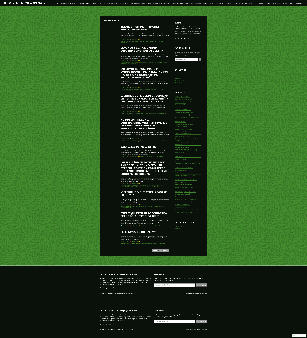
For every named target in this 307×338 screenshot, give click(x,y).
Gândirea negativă (125, 41)
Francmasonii (192, 149)
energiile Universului (126, 140)
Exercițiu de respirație (146, 156)
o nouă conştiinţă (158, 62)
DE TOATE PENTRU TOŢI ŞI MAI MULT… (25, 3)
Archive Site (52, 3)
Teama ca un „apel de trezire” (150, 41)
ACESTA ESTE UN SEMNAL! (182, 96)
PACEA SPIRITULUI (190, 191)
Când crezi (123, 62)
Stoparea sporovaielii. (182, 204)
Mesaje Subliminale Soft (273, 3)
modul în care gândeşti (136, 41)
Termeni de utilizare (106, 293)
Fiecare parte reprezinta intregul (129, 113)
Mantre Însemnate (180, 182)
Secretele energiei (190, 199)
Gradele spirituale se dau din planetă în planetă (187, 155)
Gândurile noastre (136, 140)
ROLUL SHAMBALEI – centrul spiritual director (230, 3)
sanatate (177, 78)
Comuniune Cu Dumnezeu (182, 114)
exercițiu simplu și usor (158, 226)
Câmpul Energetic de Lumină (183, 129)
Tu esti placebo (149, 206)
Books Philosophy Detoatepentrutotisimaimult (70, 3)
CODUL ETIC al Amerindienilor (184, 112)
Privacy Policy (298, 3)
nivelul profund (139, 141)
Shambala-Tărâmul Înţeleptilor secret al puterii (199, 3)
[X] (178, 38)
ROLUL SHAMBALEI (147, 3)
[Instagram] (188, 38)
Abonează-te (201, 285)
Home (117, 3)
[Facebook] (185, 38)
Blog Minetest (179, 226)
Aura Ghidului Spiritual (182, 109)
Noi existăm (178, 191)
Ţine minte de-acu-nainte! (189, 212)
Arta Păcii (194, 107)
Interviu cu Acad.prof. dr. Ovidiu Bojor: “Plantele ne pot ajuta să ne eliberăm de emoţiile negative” (145, 73)
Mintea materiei (124, 114)
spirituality (135, 39)
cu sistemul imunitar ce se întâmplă (129, 185)
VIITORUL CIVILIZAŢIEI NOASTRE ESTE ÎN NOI (144, 193)
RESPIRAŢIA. (178, 199)
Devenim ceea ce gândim (132, 62)
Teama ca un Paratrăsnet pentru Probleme (140, 28)
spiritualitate (179, 80)
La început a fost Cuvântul (183, 173)
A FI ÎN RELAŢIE (180, 104)
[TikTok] (181, 38)
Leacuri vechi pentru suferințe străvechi (185, 176)
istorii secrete (179, 74)
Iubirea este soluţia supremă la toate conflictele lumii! (151, 113)
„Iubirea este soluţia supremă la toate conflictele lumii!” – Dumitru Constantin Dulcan (145, 98)
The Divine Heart (178, 3)
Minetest (177, 228)
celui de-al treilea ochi (146, 226)
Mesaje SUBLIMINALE (135, 3)
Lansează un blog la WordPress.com (196, 293)
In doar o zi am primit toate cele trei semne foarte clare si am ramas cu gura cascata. (187, 163)
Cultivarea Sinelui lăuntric (184, 124)
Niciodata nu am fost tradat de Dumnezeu (138, 90)
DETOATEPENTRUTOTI (96, 3)
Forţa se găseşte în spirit (183, 147)
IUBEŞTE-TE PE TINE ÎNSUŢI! (183, 167)
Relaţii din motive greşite (183, 196)
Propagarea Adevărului (182, 194)
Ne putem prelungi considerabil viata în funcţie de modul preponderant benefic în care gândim (144, 124)
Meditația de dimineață (139, 232)
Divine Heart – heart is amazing (255, 3)
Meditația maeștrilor (147, 243)
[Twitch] (175, 38)
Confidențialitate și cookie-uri (124, 293)
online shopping (179, 76)
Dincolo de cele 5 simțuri (183, 136)
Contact (88, 3)
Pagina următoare (160, 250)
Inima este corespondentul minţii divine (151, 140)
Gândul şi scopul (180, 159)
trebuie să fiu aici (132, 63)
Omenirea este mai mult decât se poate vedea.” (133, 206)
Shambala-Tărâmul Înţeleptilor (162, 3)
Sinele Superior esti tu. (183, 202)
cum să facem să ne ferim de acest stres (149, 185)
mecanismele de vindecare (146, 62)
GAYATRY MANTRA (179, 152)
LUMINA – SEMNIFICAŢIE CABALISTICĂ (186, 179)
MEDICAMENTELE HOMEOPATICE (183, 185)
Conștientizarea (180, 121)
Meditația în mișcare (125, 243)
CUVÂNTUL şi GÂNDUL (181, 126)
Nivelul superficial (147, 141)
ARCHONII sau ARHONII (181, 107)
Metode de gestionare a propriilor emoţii (186, 188)
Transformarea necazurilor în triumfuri (187, 209)
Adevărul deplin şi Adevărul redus (186, 102)
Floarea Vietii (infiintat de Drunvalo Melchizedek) (187, 143)
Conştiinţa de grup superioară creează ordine (187, 118)
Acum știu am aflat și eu (183, 99)
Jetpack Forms (124, 3)
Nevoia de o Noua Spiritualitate (137, 114)
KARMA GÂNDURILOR (180, 170)
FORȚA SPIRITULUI (180, 149)
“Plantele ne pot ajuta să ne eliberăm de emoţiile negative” (136, 89)
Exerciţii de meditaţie (138, 146)
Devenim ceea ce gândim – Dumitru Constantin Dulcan (142, 49)
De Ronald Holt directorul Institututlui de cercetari (183, 132)
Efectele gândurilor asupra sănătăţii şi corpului (186, 139)
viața (177, 212)
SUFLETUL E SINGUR (180, 207)
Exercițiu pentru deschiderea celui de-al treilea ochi (144, 214)
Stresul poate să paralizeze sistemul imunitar (146, 186)
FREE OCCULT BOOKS (109, 3)
